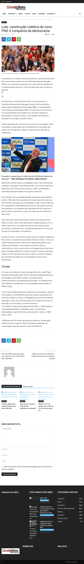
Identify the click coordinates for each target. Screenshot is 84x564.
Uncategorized (44, 500)
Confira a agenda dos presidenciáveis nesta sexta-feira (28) (9, 406)
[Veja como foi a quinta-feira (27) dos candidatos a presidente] (28, 396)
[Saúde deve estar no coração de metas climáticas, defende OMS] (34, 530)
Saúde (34, 14)
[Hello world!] (34, 500)
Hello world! (43, 498)
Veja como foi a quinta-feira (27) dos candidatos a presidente (28, 406)
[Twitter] (9, 39)
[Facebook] (4, 39)
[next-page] (6, 415)
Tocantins (11, 14)
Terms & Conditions (71, 562)
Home (4, 14)
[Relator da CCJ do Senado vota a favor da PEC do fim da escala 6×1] (46, 396)
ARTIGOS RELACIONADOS (12, 386)
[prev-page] (3, 415)
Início (3, 19)
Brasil (20, 14)
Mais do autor (28, 386)
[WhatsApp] (19, 39)
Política (27, 14)
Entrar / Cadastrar (6, 1)
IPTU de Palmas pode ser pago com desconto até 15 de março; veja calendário (13, 356)
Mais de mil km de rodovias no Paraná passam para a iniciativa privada (43, 356)
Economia (41, 14)
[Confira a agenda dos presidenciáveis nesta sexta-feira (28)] (10, 396)
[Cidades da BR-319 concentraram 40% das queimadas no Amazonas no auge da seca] (34, 516)
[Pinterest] (14, 39)
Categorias (50, 14)
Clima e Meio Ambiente (47, 515)
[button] (79, 14)
